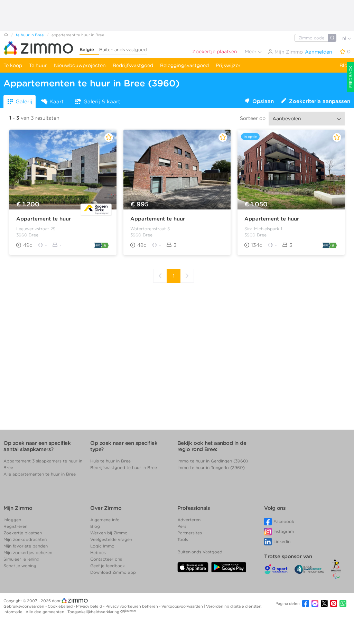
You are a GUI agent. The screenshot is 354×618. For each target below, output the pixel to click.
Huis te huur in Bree (110, 461)
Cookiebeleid (61, 606)
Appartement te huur (43, 219)
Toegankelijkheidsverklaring (93, 611)
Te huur (38, 65)
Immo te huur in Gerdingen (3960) (212, 461)
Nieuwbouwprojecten (80, 65)
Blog (345, 65)
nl (344, 38)
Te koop (12, 65)
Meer (251, 51)
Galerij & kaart (101, 102)
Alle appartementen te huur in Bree (39, 474)
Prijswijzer (228, 65)
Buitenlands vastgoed (123, 49)
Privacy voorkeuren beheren (132, 606)
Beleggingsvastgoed (184, 65)
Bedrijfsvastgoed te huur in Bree (123, 467)
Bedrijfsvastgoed (133, 65)
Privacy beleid (89, 606)
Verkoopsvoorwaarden (182, 606)
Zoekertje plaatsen (214, 51)
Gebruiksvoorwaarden (24, 606)
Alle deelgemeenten (45, 611)
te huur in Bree (30, 34)
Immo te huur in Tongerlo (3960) (211, 467)
